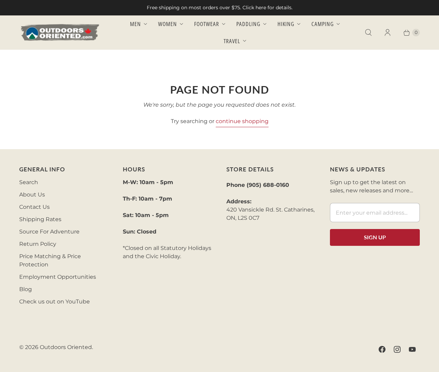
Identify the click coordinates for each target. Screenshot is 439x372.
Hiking (285, 24)
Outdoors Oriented (66, 347)
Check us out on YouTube (54, 301)
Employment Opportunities (57, 277)
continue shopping (242, 121)
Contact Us (34, 207)
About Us (32, 194)
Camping (322, 24)
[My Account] (387, 32)
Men (135, 24)
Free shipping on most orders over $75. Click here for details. (220, 7)
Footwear (206, 24)
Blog (25, 289)
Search (28, 182)
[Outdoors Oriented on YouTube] (412, 349)
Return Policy (37, 244)
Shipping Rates (40, 219)
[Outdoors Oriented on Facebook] (382, 349)
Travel (232, 41)
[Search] (368, 32)
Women (167, 24)
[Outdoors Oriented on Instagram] (397, 349)
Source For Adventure (49, 231)
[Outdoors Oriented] (60, 32)
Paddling (248, 24)
